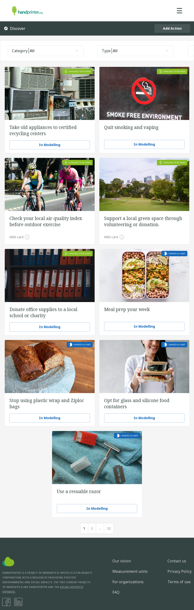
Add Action (172, 28)
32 (109, 528)
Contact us (177, 561)
